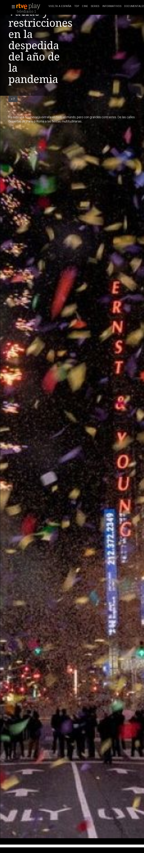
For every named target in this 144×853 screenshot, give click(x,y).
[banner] (31, 6)
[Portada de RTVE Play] (28, 6)
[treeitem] (59, 6)
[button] (12, 7)
